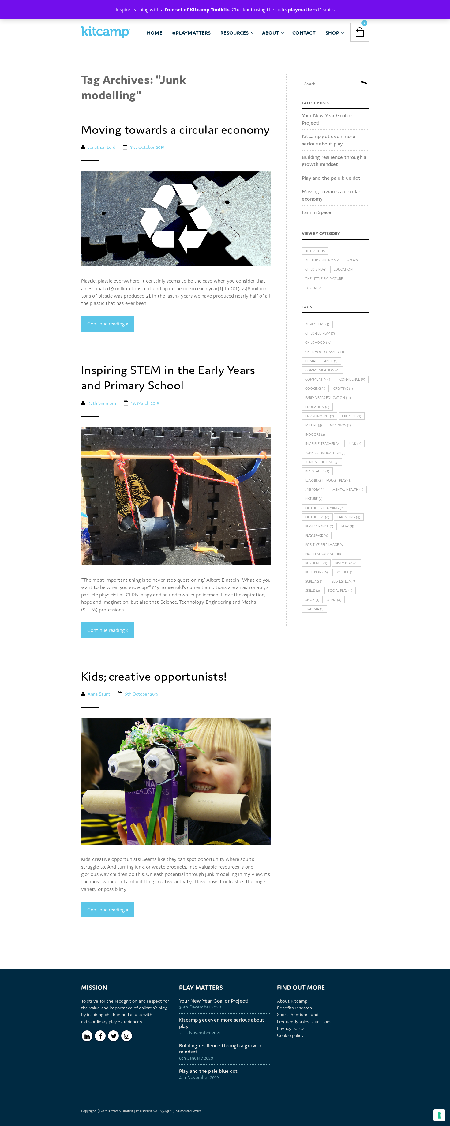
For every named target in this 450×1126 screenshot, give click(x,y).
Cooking (315, 388)
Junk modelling (322, 462)
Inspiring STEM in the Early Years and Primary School (168, 377)
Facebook (100, 1036)
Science (345, 572)
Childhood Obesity (324, 352)
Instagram (127, 1036)
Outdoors (317, 517)
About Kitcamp (292, 1001)
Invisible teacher (322, 443)
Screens (314, 581)
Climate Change (321, 361)
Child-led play (320, 333)
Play (348, 526)
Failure (313, 425)
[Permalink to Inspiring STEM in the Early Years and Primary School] (176, 495)
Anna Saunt (99, 694)
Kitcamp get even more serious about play (328, 140)
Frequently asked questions (304, 1021)
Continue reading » (107, 323)
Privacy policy (290, 1028)
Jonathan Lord (101, 147)
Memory (314, 489)
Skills (312, 590)
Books (352, 260)
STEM (334, 600)
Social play (340, 590)
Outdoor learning (324, 508)
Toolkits (313, 288)
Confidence (352, 379)
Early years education (328, 398)
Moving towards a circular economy (175, 129)
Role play (316, 572)
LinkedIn (87, 1036)
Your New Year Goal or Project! (327, 119)
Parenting (348, 517)
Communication (322, 370)
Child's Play (315, 269)
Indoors (315, 434)
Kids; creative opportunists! (154, 676)
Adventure (317, 324)
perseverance (319, 526)
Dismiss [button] (326, 9)
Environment (319, 416)
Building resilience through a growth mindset (334, 160)
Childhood (318, 342)
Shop (332, 32)
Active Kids (315, 251)
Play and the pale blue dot (331, 178)
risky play (346, 563)
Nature (314, 499)
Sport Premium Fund (297, 1014)
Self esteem (344, 581)
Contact (304, 32)
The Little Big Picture (324, 278)
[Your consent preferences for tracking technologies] (439, 1115)
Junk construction (325, 453)
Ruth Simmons (102, 403)
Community (318, 379)
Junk (354, 443)
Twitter (113, 1036)
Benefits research (294, 1008)
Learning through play (328, 480)
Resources (234, 32)
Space (312, 600)
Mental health (347, 489)
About (270, 32)
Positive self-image (324, 544)
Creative (343, 388)
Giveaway (340, 425)
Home (154, 32)
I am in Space (316, 212)
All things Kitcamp (322, 260)
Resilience (316, 563)
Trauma (314, 609)
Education (343, 269)
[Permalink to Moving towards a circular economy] (176, 218)
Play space (316, 535)
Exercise (351, 416)
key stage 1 (317, 471)
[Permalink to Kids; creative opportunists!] (176, 781)
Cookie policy (290, 1035)
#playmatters (191, 32)
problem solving (323, 554)
